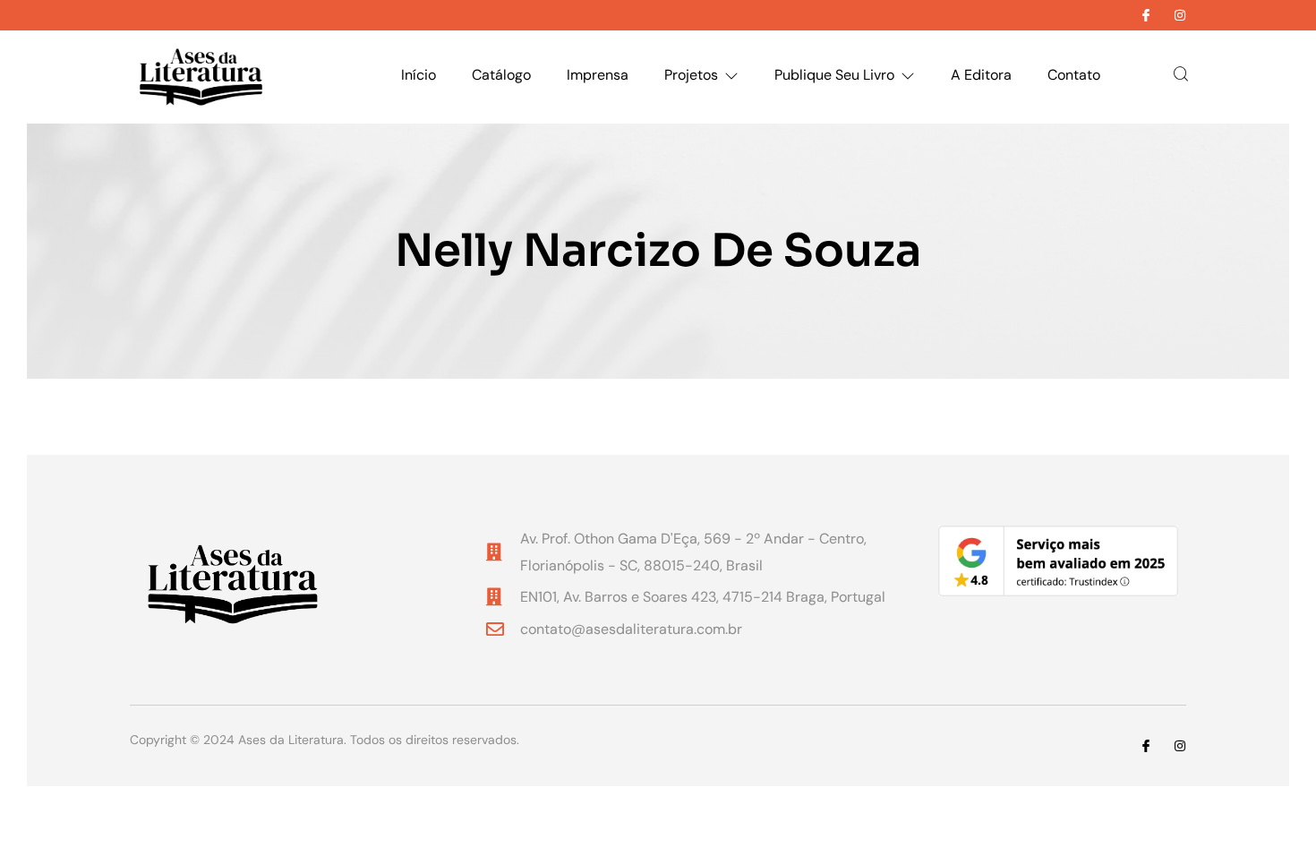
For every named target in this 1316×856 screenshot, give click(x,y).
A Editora (981, 74)
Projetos (691, 74)
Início (418, 74)
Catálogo (501, 74)
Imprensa (597, 74)
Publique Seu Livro (834, 74)
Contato (1073, 74)
